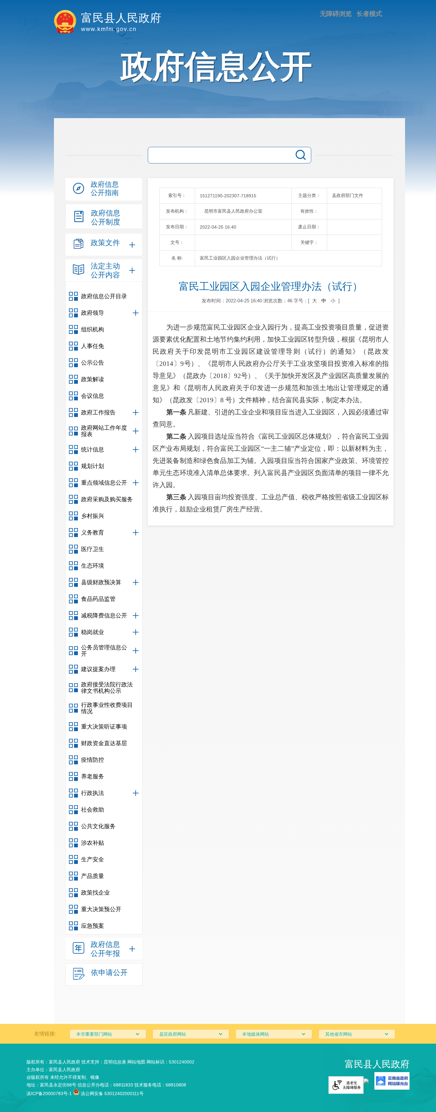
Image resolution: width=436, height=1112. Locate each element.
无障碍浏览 (336, 13)
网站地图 (136, 1061)
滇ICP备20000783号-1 (49, 1093)
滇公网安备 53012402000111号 (111, 1093)
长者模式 (369, 13)
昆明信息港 (115, 1061)
